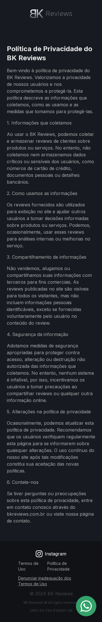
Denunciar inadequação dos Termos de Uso (44, 581)
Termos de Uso (28, 566)
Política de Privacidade (58, 566)
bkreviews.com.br (26, 514)
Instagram (55, 554)
